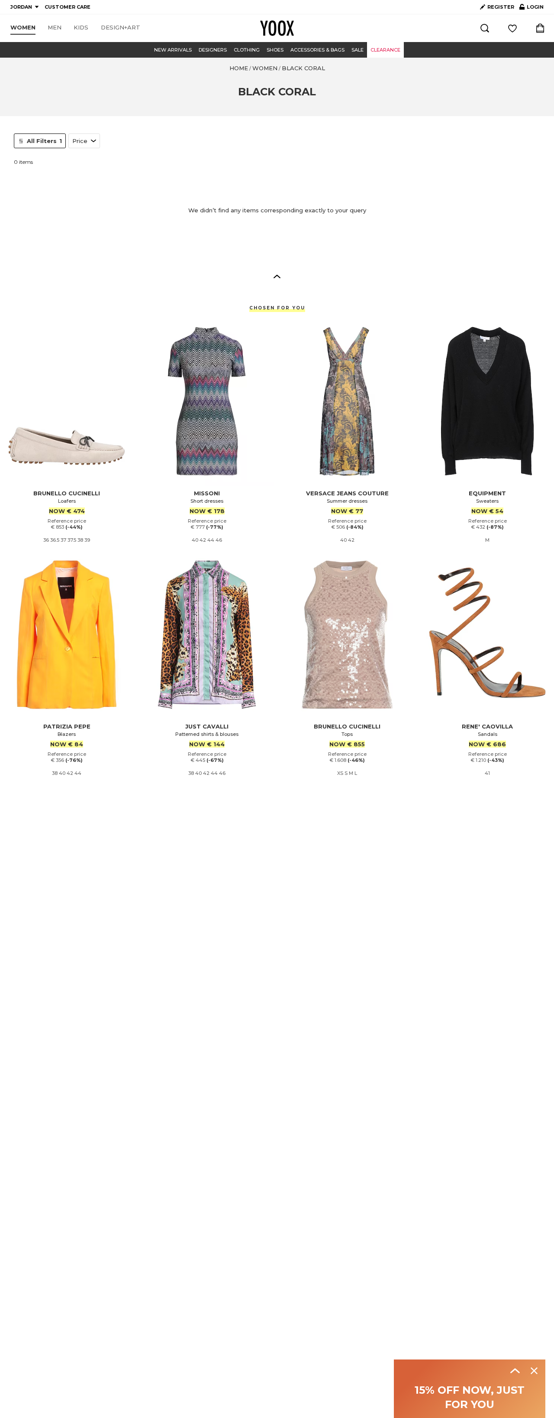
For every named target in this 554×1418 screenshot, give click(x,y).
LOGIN (531, 8)
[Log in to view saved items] (512, 28)
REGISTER (500, 7)
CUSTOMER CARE (67, 7)
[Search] (484, 28)
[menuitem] (22, 28)
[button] (277, 276)
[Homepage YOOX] (277, 28)
